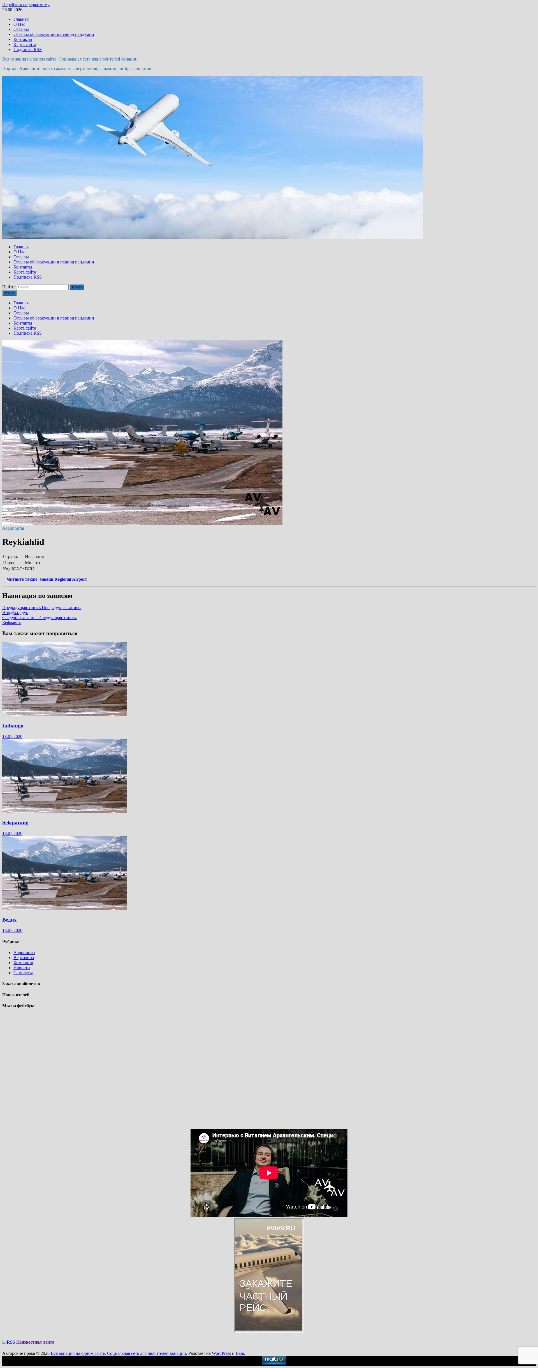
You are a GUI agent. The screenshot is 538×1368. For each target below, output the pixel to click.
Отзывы (21, 29)
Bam (240, 1353)
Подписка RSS (27, 49)
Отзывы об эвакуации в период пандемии (53, 34)
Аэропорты (13, 528)
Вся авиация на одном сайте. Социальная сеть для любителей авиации (70, 59)
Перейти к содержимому (26, 4)
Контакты (22, 39)
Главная (21, 19)
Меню (9, 293)
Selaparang (15, 822)
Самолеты (23, 972)
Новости (21, 967)
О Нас (19, 24)
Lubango (13, 725)
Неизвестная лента (35, 1342)
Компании (23, 962)
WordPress (221, 1353)
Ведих (9, 920)
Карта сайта (24, 44)
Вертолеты (23, 957)
